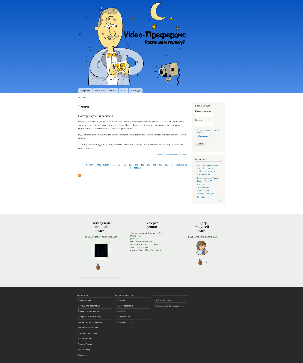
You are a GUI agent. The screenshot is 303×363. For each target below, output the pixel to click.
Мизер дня (136, 90)
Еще (220, 200)
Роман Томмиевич (138, 244)
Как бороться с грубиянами (90, 322)
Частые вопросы (85, 338)
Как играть (100, 90)
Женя (131, 241)
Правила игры (84, 300)
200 (130, 164)
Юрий (132, 235)
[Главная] (133, 44)
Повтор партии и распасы (95, 116)
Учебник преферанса (87, 333)
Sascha (132, 247)
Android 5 (201, 184)
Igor (131, 238)
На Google (120, 300)
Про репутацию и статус (89, 311)
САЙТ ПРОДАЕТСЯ (206, 171)
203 (148, 164)
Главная (82, 97)
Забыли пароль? (204, 136)
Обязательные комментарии (203, 189)
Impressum (83, 355)
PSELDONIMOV (93, 236)
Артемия (133, 250)
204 (154, 164)
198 (118, 164)
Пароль (199, 120)
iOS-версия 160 (203, 174)
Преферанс (85, 90)
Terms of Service (85, 344)
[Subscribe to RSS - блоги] (79, 175)
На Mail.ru (120, 311)
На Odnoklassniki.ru (124, 305)
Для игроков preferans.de (207, 165)
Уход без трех (203, 197)
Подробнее (159, 154)
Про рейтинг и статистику (89, 316)
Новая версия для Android (208, 178)
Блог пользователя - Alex (176, 154)
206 (166, 164)
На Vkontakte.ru (123, 316)
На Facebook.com (124, 322)
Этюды (123, 90)
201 (136, 164)
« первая (89, 164)
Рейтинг (112, 90)
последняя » (136, 167)
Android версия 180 (205, 168)
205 (160, 164)
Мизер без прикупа (205, 193)
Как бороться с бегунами (89, 327)
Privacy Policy (84, 349)
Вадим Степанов (139, 232)
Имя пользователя (203, 111)
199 (124, 164)
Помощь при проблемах (89, 305)
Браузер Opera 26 (204, 181)
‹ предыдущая (102, 164)
